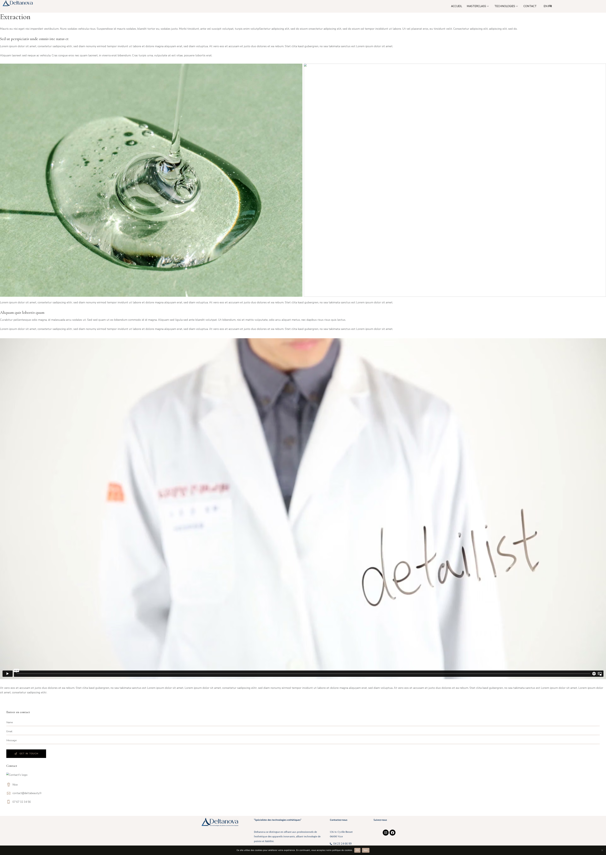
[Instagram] (386, 833)
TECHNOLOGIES (504, 6)
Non (366, 850)
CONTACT (530, 6)
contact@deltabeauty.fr (27, 793)
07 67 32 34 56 (21, 802)
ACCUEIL (456, 6)
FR (550, 6)
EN (546, 6)
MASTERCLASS (476, 6)
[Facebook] (392, 833)
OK (357, 850)
